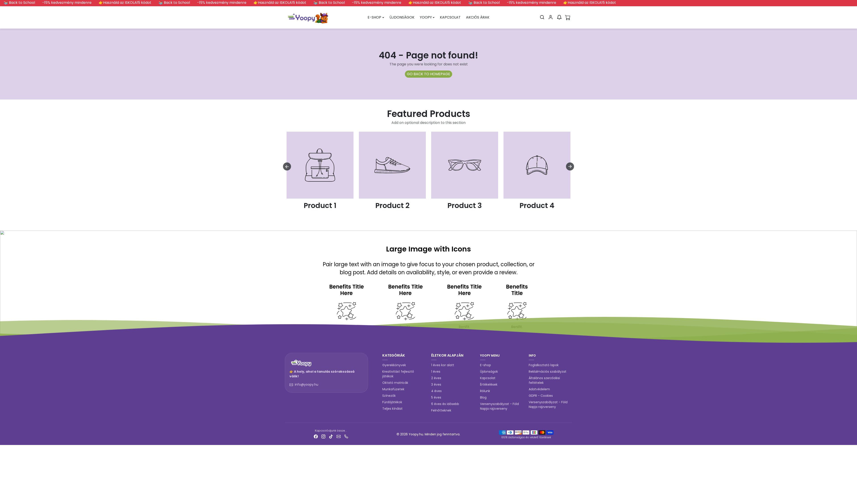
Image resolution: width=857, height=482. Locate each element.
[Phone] (346, 436)
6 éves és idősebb (445, 404)
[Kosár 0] (567, 17)
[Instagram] (323, 436)
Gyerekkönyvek (394, 365)
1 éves (435, 371)
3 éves (436, 384)
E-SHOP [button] (374, 17)
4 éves (436, 391)
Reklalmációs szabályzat (547, 371)
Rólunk (485, 391)
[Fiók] (550, 17)
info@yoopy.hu (306, 384)
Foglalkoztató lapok (544, 365)
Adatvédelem (539, 389)
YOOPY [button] (426, 17)
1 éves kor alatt (442, 365)
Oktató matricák (395, 382)
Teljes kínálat (392, 408)
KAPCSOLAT (450, 17)
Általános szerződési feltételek (544, 380)
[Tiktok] (331, 436)
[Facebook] (316, 436)
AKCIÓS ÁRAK (477, 17)
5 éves (436, 397)
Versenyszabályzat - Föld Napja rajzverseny (499, 406)
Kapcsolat (487, 378)
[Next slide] (570, 166)
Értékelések (488, 384)
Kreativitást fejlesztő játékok (398, 373)
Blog (483, 397)
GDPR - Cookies (541, 395)
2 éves (436, 378)
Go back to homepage (428, 74)
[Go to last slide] (287, 166)
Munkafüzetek (393, 389)
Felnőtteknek (441, 410)
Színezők (389, 395)
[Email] (338, 436)
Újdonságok (489, 371)
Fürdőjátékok (392, 402)
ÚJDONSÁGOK (401, 17)
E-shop (485, 365)
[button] (542, 17)
